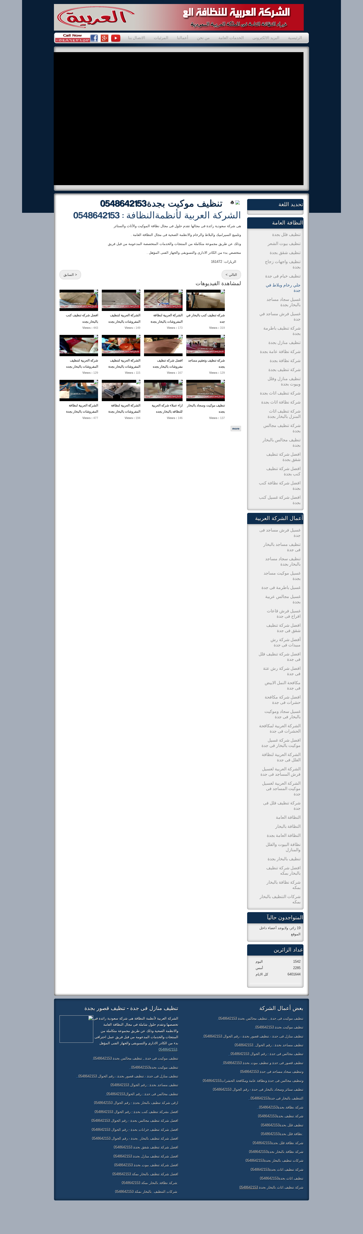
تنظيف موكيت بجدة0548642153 (161, 203)
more (235, 428)
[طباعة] (232, 202)
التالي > (231, 275)
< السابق (70, 275)
